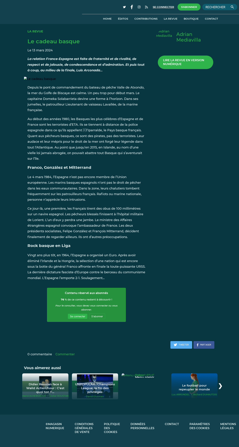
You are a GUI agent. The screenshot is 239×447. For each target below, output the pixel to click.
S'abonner (189, 7)
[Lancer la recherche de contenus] (232, 7)
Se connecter (163, 7)
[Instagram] (139, 7)
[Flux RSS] (146, 7)
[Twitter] (124, 7)
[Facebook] (132, 7)
